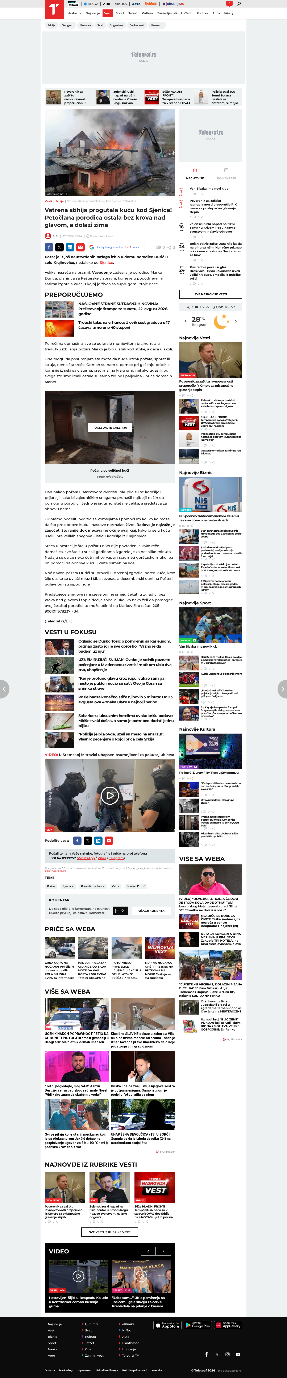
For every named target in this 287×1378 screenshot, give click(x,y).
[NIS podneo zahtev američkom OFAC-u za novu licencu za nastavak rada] (210, 494)
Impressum (84, 1370)
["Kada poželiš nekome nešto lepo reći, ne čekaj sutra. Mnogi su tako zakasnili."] (189, 789)
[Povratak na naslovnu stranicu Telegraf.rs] (54, 9)
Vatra (115, 886)
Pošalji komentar (152, 910)
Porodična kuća (92, 886)
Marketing (65, 1370)
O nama (50, 1370)
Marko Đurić (136, 886)
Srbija (59, 201)
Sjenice (106, 262)
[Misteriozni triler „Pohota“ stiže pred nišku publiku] (189, 839)
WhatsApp (86, 858)
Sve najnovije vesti (211, 294)
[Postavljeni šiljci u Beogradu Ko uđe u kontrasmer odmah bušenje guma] (78, 1276)
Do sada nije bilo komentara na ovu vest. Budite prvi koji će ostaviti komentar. (79, 911)
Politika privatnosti (134, 1370)
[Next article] (282, 689)
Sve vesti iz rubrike (109, 1232)
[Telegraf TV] (238, 1354)
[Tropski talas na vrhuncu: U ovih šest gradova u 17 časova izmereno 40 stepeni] (59, 328)
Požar (51, 886)
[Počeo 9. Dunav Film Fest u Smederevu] (210, 751)
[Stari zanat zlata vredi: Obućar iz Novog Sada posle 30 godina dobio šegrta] (189, 536)
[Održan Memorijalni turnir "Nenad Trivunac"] (189, 456)
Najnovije (194, 338)
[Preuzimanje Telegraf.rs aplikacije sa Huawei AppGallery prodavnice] (228, 1325)
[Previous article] (4, 689)
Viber (102, 858)
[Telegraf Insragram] (227, 1354)
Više (227, 13)
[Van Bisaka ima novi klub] (210, 625)
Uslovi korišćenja (55, 870)
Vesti (48, 201)
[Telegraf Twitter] (217, 1354)
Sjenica (68, 886)
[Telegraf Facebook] (206, 1354)
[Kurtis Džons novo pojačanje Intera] (189, 679)
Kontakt (156, 1370)
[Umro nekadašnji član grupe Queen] (189, 806)
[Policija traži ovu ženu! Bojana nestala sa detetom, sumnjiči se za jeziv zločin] (201, 97)
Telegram (116, 858)
